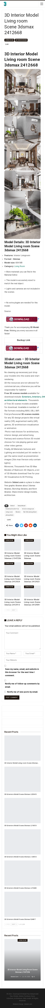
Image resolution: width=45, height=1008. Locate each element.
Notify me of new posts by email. (22, 692)
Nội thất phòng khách (30, 512)
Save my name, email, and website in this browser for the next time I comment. (22, 672)
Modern (18, 512)
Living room (9, 512)
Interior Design (21, 40)
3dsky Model (22, 505)
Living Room (9, 40)
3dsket (12, 505)
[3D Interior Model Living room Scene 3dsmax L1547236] (12, 545)
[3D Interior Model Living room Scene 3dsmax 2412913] (12, 591)
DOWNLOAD (21, 319)
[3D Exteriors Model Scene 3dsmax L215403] (22, 873)
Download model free (12, 509)
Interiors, (37, 396)
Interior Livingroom (28, 509)
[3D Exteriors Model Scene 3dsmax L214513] (22, 810)
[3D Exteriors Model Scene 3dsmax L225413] (22, 779)
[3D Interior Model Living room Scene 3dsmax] (32, 545)
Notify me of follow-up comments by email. (22, 685)
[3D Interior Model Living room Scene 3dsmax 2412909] (32, 591)
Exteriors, (27, 396)
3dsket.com (28, 1004)
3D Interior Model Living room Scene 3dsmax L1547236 (23, 971)
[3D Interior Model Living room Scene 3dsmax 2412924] (12, 568)
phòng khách (10, 515)
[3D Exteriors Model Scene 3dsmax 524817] (22, 904)
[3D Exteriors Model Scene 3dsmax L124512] (22, 841)
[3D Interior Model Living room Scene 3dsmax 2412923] (32, 568)
